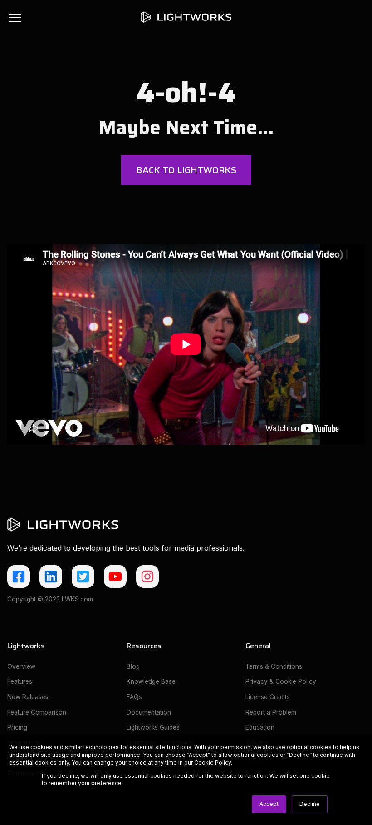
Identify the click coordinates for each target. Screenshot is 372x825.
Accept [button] (269, 803)
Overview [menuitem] (21, 666)
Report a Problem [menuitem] (270, 712)
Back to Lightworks (186, 170)
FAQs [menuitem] (134, 697)
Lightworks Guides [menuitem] (153, 727)
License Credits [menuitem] (267, 697)
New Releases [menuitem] (28, 697)
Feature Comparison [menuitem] (36, 712)
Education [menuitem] (259, 727)
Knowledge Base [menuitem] (151, 681)
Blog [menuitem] (133, 666)
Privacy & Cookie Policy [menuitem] (280, 681)
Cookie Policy (212, 762)
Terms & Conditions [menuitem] (273, 666)
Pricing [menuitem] (17, 727)
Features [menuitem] (19, 681)
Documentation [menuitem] (149, 712)
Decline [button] (309, 803)
